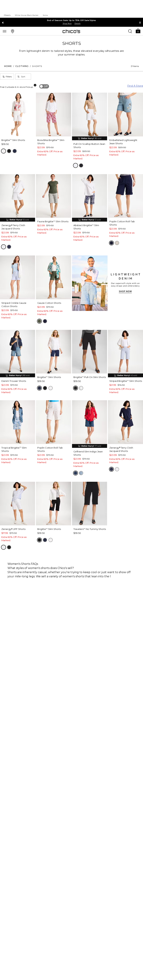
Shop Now (67, 23)
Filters (9, 76)
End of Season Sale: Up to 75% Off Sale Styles (71, 20)
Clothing (22, 66)
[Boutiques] (12, 31)
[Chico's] (71, 31)
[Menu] (4, 31)
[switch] (44, 86)
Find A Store (135, 85)
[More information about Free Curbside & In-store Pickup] (35, 85)
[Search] (130, 31)
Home (8, 66)
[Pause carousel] (140, 23)
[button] (138, 31)
